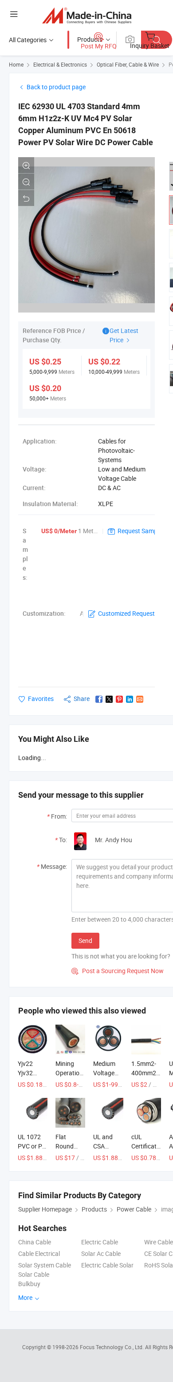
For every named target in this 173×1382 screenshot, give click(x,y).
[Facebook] (98, 699)
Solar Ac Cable (101, 1253)
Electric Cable (99, 1242)
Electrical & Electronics (60, 64)
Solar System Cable (44, 1265)
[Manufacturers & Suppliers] (86, 15)
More (26, 1297)
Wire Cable (158, 1242)
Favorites (41, 698)
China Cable (34, 1242)
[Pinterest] (119, 699)
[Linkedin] (129, 699)
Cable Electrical (39, 1253)
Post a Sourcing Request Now (117, 970)
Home (16, 64)
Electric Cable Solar (107, 1265)
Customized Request (126, 613)
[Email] (139, 699)
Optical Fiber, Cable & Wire (128, 64)
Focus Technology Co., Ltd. (112, 1346)
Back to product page (56, 87)
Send (85, 940)
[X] (109, 699)
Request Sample (140, 531)
